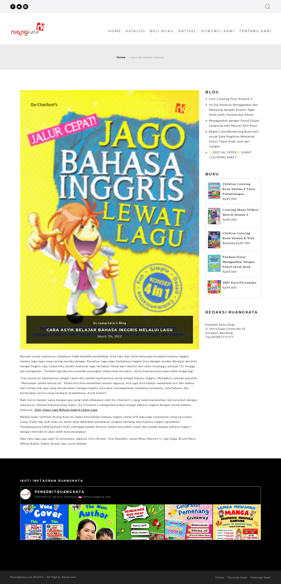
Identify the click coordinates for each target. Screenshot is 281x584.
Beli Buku (162, 31)
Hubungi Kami (218, 31)
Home (114, 31)
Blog (122, 323)
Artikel (188, 31)
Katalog (135, 31)
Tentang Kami (255, 31)
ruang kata (106, 323)
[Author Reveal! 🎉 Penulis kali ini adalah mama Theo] (92, 528)
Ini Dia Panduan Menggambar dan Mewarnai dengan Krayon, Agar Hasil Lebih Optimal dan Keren (233, 109)
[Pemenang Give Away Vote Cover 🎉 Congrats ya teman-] (140, 528)
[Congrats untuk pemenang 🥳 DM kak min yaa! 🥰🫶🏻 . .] (188, 528)
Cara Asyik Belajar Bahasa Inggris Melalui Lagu (109, 330)
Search (267, 6)
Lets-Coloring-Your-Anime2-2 (231, 98)
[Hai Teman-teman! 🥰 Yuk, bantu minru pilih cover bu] (44, 528)
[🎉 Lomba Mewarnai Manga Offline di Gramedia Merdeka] (237, 528)
